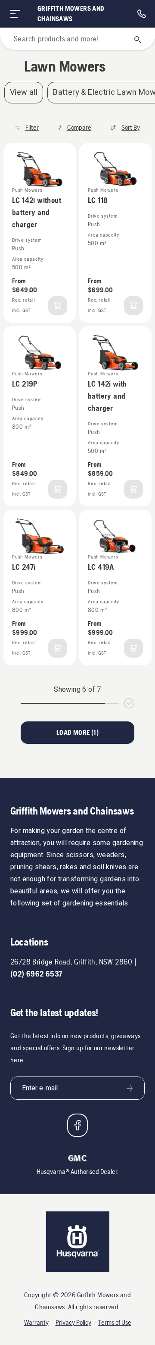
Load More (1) (77, 732)
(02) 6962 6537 (36, 973)
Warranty (36, 1322)
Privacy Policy (73, 1322)
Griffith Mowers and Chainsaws (71, 13)
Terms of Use (114, 1322)
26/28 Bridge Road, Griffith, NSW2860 (71, 961)
